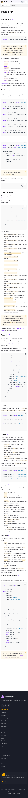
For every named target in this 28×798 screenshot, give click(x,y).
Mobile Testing (4, 718)
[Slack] (9, 706)
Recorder (11, 343)
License (18, 793)
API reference (4, 83)
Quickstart (3, 712)
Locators (3, 738)
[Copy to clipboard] (25, 38)
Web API (3, 732)
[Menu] (26, 2)
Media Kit (3, 766)
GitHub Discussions (5, 755)
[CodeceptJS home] (8, 696)
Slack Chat (3, 758)
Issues (2, 761)
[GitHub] (2, 706)
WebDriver (3, 723)
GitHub (2, 752)
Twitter (2, 763)
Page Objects (4, 740)
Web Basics (3, 715)
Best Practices (4, 726)
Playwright (3, 720)
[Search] (22, 2)
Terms (14, 793)
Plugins (2, 746)
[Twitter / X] (5, 706)
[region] (14, 39)
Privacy (9, 793)
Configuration (4, 743)
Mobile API (3, 735)
